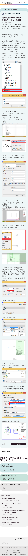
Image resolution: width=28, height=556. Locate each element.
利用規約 (19, 550)
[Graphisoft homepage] (21, 539)
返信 (19, 444)
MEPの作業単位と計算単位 (10, 517)
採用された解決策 (7, 479)
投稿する (5, 488)
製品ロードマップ (7, 507)
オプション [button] (26, 9)
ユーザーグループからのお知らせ (11, 500)
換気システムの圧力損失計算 (11, 522)
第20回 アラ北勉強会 (9, 498)
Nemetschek (13, 554)
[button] (3, 444)
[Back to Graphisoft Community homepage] (9, 2)
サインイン (25, 2)
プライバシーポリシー (11, 550)
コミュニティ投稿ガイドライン (13, 552)
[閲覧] (2, 3)
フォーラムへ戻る (7, 470)
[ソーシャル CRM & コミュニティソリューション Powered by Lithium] (4, 543)
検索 (15, 3)
